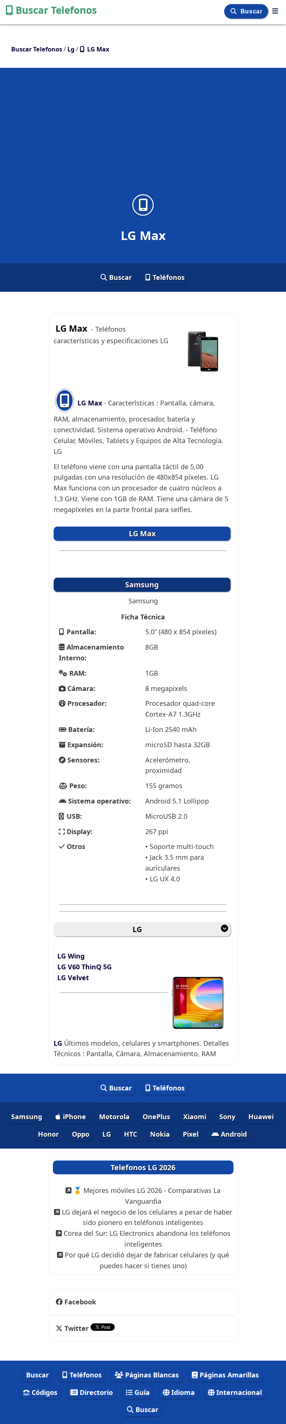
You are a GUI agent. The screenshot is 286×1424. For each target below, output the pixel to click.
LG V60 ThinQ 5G (84, 966)
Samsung (26, 1116)
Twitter (76, 1328)
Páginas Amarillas (228, 1374)
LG (137, 929)
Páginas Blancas (151, 1374)
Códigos (43, 1392)
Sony (227, 1116)
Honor (48, 1134)
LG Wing (71, 955)
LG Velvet (73, 977)
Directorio (95, 1392)
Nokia (160, 1134)
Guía (141, 1392)
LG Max (90, 402)
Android (233, 1134)
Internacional (238, 1392)
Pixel (190, 1134)
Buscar (252, 11)
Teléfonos (168, 277)
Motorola (114, 1116)
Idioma (182, 1392)
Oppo (80, 1134)
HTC (130, 1134)
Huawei (261, 1116)
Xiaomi (194, 1116)
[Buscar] (234, 11)
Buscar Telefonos (56, 10)
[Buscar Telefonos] (275, 10)
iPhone (73, 1116)
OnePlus (156, 1116)
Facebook (80, 1301)
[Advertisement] (143, 135)
